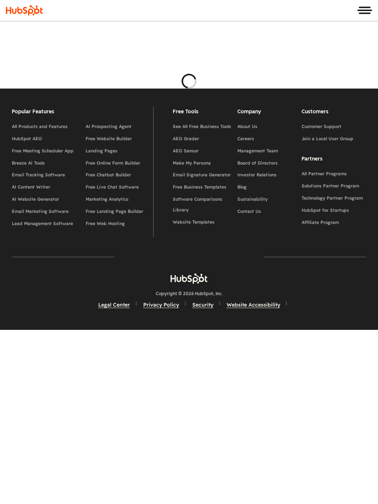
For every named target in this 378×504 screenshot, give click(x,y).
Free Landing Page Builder (114, 211)
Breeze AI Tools (28, 163)
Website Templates (193, 222)
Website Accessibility (253, 304)
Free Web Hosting (105, 223)
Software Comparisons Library (197, 204)
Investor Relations (256, 174)
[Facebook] (125, 257)
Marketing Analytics (107, 199)
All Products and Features (40, 126)
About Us (247, 126)
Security (202, 304)
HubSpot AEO (27, 138)
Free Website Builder (109, 138)
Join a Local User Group (327, 138)
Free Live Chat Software (112, 187)
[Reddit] (232, 257)
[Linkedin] (210, 257)
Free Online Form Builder (113, 163)
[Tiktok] (253, 257)
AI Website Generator (35, 199)
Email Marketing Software (40, 211)
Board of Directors (257, 163)
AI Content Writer (31, 187)
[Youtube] (167, 257)
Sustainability (252, 199)
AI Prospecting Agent (108, 126)
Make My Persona (192, 163)
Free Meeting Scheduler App (42, 150)
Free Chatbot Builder (108, 174)
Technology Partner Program (332, 198)
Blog (242, 187)
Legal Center (114, 304)
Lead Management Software (42, 223)
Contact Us (249, 211)
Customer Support (321, 126)
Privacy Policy (161, 304)
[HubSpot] (24, 10)
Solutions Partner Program (330, 186)
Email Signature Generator (202, 174)
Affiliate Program (320, 222)
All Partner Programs (324, 173)
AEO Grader (186, 138)
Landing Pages (101, 150)
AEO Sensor (186, 150)
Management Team (257, 150)
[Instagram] (146, 257)
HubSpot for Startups (325, 210)
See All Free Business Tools (202, 126)
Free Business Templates (199, 187)
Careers (245, 138)
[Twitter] (189, 257)
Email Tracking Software (38, 174)
